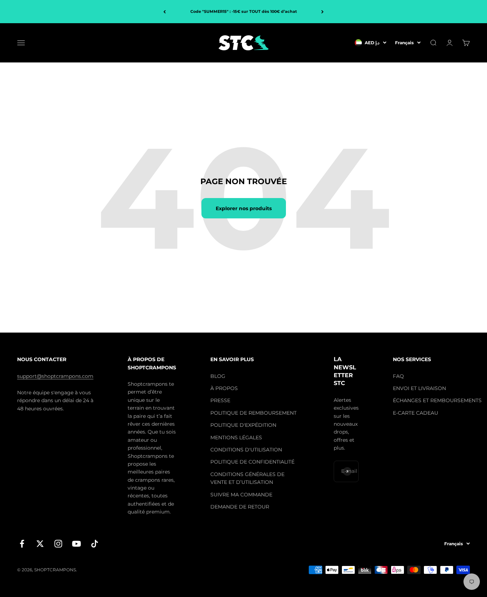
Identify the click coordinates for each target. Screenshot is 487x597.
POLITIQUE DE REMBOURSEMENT (253, 413)
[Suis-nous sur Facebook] (22, 543)
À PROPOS (224, 388)
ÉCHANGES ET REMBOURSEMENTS (437, 400)
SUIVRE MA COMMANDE (241, 494)
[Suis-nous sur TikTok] (94, 543)
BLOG (217, 376)
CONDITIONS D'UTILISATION (246, 449)
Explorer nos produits (244, 208)
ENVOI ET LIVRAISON (419, 388)
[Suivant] (322, 11)
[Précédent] (164, 11)
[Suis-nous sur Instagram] (58, 543)
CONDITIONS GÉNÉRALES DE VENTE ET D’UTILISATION (247, 478)
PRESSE (220, 400)
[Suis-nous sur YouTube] (76, 543)
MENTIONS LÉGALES (236, 437)
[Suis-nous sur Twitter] (40, 543)
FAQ (398, 376)
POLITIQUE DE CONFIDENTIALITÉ (252, 462)
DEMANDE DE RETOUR (239, 507)
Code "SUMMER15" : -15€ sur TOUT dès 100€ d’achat (243, 11)
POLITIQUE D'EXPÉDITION (243, 425)
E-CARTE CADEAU (415, 413)
